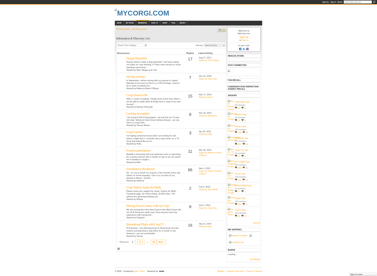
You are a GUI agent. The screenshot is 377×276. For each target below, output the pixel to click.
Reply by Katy (205, 226)
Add (223, 30)
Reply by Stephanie (208, 115)
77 (239, 191)
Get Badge (255, 259)
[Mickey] (121, 192)
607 (240, 144)
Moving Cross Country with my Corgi (147, 206)
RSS (118, 249)
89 (239, 216)
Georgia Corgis (240, 198)
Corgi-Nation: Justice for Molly (143, 187)
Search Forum (146, 45)
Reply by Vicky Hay (208, 79)
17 (246, 204)
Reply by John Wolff (208, 189)
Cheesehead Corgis (241, 138)
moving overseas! (136, 76)
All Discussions (123, 29)
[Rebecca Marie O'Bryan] (121, 81)
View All (256, 223)
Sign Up (325, 2)
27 (245, 216)
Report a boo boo (235, 271)
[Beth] (121, 155)
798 (240, 132)
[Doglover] (121, 210)
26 (239, 120)
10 (246, 180)
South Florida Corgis (242, 101)
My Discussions (139, 29)
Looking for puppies (137, 113)
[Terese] (121, 229)
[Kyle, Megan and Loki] (121, 62)
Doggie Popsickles (136, 58)
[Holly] (121, 136)
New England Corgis (242, 161)
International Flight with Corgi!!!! (145, 224)
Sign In (245, 40)
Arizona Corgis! (240, 126)
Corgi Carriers (134, 132)
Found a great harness (138, 150)
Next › (161, 242)
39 (246, 144)
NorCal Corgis (240, 173)
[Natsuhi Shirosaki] (121, 99)
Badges (220, 271)
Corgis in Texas (240, 209)
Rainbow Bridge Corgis (243, 185)
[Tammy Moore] (121, 118)
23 (239, 108)
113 (240, 180)
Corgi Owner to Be (137, 95)
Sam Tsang (139, 271)
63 (239, 156)
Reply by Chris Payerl (209, 60)
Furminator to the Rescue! (140, 169)
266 (240, 168)
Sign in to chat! (356, 274)
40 (246, 132)
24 (153, 242)
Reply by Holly (205, 134)
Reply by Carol (206, 97)
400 (240, 204)
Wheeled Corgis (240, 114)
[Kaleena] (121, 173)
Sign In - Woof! (336, 2)
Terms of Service (254, 271)
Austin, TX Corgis (241, 150)
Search (374, 2)
